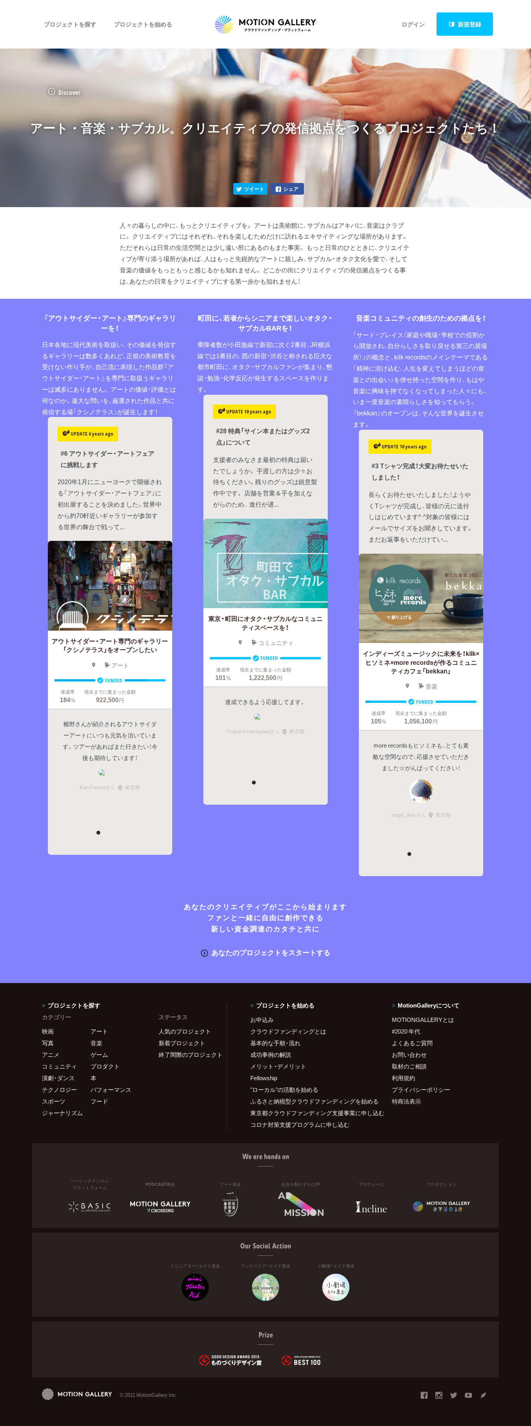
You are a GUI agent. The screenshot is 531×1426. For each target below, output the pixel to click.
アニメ (50, 1054)
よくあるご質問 (412, 1043)
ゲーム (99, 1054)
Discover (69, 92)
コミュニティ (59, 1066)
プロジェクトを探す (70, 24)
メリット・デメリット (278, 1066)
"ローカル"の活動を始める (284, 1089)
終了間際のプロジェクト (188, 1054)
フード (99, 1101)
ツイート (254, 188)
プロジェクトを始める (143, 24)
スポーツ (53, 1101)
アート (99, 1031)
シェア (291, 188)
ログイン (413, 24)
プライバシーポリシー (421, 1089)
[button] (98, 833)
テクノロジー (59, 1089)
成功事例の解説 (270, 1054)
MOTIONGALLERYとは (423, 1019)
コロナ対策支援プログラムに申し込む (299, 1124)
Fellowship (263, 1078)
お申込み (262, 1019)
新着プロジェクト (182, 1043)
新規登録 (469, 24)
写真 (48, 1043)
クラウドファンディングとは (288, 1031)
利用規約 (403, 1078)
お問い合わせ (409, 1054)
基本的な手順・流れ (275, 1043)
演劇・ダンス (58, 1078)
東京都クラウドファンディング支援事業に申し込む (311, 1113)
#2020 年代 (406, 1031)
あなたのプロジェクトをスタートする (270, 952)
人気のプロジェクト (185, 1031)
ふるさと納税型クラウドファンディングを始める (311, 1101)
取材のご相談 (409, 1066)
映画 (48, 1031)
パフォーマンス (111, 1089)
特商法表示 (406, 1101)
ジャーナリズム (62, 1113)
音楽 (96, 1043)
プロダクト (105, 1066)
